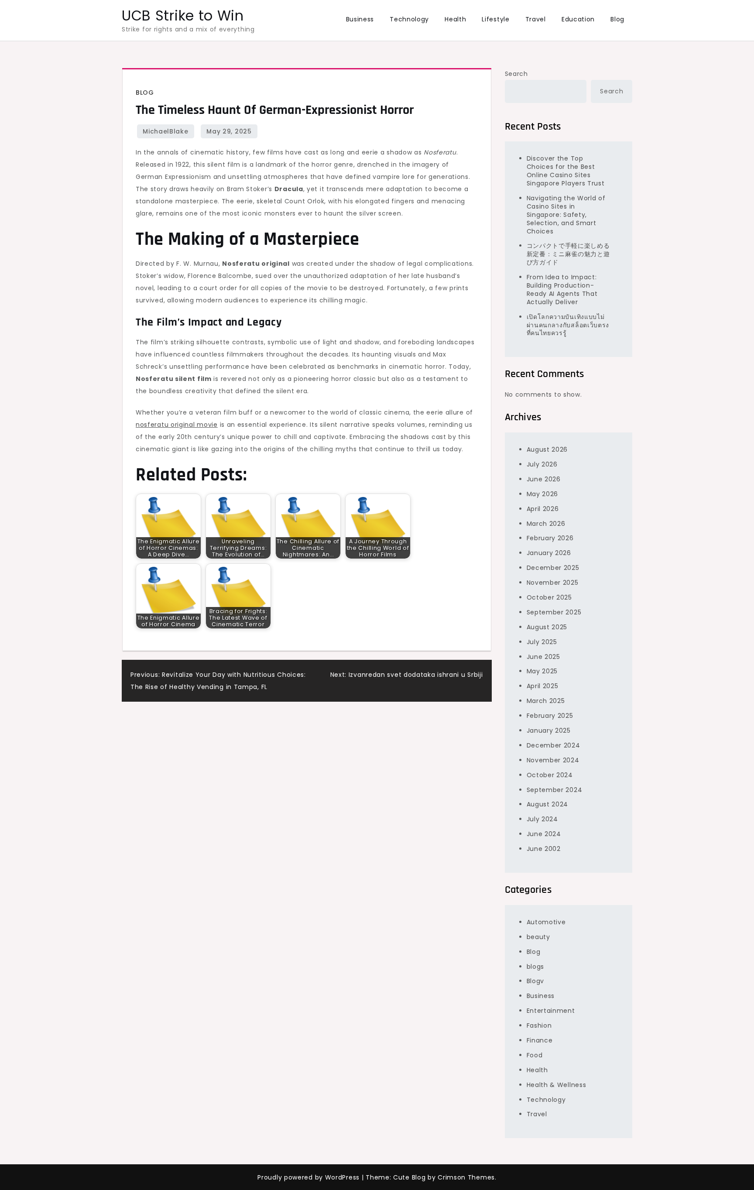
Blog (617, 19)
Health (455, 19)
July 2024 (542, 819)
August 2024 (548, 804)
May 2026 (543, 494)
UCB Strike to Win (183, 15)
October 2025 (549, 597)
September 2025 (554, 612)
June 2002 (544, 848)
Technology (409, 19)
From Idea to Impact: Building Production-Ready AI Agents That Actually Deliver (562, 289)
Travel (535, 19)
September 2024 (555, 789)
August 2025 (547, 627)
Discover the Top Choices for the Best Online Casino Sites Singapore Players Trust (566, 171)
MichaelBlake (165, 131)
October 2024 (550, 775)
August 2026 (547, 449)
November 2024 (553, 760)
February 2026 (550, 538)
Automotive (546, 922)
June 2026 (544, 479)
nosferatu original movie (177, 424)
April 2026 (543, 508)
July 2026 (542, 464)
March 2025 (546, 700)
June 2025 (543, 656)
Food (535, 1055)
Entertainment (551, 1010)
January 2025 (549, 730)
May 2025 (542, 671)
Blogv (536, 981)
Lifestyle (495, 19)
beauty (538, 937)
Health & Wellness (556, 1084)
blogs (536, 966)
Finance (540, 1040)
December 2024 (553, 745)
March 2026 (546, 523)
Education (578, 19)
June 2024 (544, 834)
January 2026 (549, 553)
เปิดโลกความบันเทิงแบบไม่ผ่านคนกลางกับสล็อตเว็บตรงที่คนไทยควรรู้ (568, 325)
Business (360, 19)
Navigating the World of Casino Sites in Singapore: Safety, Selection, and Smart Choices (566, 215)
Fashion (539, 1025)
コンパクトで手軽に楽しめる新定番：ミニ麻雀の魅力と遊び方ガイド (568, 254)
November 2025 (553, 582)
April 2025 (543, 686)
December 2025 (553, 567)
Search (516, 73)
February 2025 (550, 715)
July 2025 (542, 642)
